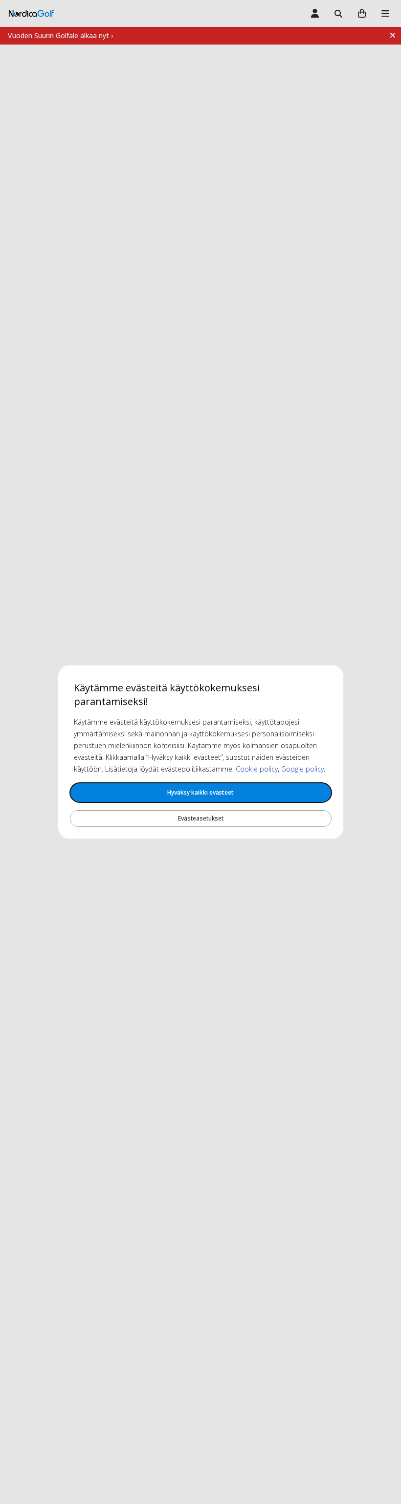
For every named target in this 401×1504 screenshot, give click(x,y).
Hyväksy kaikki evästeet (200, 792)
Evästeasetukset (200, 818)
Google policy (302, 769)
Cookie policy (257, 769)
